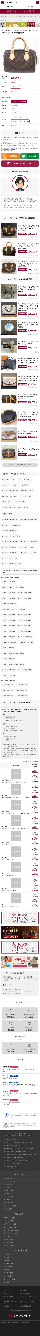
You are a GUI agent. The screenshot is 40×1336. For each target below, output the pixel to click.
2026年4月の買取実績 (8, 592)
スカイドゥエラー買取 (11, 1233)
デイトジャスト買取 (10, 1239)
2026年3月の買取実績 (25, 592)
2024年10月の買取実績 (26, 642)
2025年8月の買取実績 (25, 614)
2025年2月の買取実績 (25, 631)
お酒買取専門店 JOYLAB (11, 1167)
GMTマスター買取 (9, 1218)
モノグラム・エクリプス (9, 496)
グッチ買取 (7, 1187)
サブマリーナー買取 (10, 1224)
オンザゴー (5, 479)
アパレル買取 (8, 1267)
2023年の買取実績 (7, 684)
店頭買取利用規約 (26, 1306)
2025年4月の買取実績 (25, 625)
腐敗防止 (6, 1306)
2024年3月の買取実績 (8, 670)
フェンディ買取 (8, 1196)
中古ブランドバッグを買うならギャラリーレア (18, 1142)
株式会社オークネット (11, 1139)
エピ (19, 507)
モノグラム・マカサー (26, 496)
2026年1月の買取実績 (25, 598)
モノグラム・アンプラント (10, 490)
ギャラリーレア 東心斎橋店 (29, 541)
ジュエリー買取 (8, 1263)
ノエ (13, 479)
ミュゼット (15, 485)
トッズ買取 (7, 1199)
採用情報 (6, 1293)
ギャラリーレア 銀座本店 (9, 519)
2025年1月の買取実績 (8, 637)
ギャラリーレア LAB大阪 (28, 552)
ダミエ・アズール (20, 501)
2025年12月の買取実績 (9, 603)
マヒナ (4, 501)
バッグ (13, 82)
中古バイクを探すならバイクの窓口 (15, 1151)
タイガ (26, 507)
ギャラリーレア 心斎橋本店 (10, 541)
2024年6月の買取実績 (8, 659)
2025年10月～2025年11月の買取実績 (13, 609)
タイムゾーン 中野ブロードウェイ (12, 563)
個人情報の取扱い (26, 1293)
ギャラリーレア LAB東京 (9, 558)
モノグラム (14, 91)
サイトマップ (7, 1290)
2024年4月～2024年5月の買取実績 (13, 664)
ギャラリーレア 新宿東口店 (10, 530)
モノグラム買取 (29, 16)
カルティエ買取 (8, 1190)
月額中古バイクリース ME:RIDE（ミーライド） (18, 1148)
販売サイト (30, 7)
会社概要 (23, 1290)
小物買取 (6, 1270)
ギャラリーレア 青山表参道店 (29, 519)
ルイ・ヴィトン (15, 87)
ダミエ (10, 501)
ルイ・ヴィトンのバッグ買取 (28, 20)
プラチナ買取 (8, 1276)
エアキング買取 (8, 1221)
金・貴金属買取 (8, 1273)
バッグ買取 (18, 20)
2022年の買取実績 (21, 684)
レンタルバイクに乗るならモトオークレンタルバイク (20, 1154)
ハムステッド (6, 485)
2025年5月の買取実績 (8, 625)
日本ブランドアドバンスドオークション (16, 1160)
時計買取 (6, 1260)
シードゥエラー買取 (10, 1227)
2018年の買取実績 (21, 695)
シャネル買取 (8, 1184)
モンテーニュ (28, 479)
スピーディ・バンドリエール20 (20, 121)
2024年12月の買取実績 (25, 637)
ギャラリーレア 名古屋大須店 (11, 536)
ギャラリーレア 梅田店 (9, 547)
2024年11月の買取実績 (9, 642)
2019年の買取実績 (7, 695)
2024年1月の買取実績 (8, 675)
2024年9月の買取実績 (8, 648)
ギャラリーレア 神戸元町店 (18, 101)
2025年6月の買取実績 (25, 620)
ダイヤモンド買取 (9, 1279)
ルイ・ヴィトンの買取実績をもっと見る (19, 465)
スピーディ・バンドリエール (19, 117)
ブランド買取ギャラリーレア (8, 16)
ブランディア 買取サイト (11, 1163)
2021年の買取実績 (7, 690)
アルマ (19, 479)
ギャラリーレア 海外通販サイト (13, 1157)
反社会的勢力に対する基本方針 (11, 1302)
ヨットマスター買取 (10, 1245)
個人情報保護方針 (9, 1296)
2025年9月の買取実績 (8, 614)
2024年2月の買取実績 (25, 670)
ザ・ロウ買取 (8, 1209)
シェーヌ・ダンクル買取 (11, 1230)
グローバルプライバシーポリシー (28, 1297)
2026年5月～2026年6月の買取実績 (13, 587)
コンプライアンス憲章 (27, 1301)
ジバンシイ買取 (8, 1203)
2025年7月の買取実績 (8, 620)
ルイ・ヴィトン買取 (20, 16)
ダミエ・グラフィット (8, 507)
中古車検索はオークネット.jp (13, 1145)
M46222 (13, 125)
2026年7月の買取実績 (8, 581)
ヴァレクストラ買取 (10, 1206)
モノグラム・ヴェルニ (27, 490)
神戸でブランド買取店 (8, 148)
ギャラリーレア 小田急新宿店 (11, 525)
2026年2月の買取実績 (8, 598)
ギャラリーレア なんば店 (26, 547)
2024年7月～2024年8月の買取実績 (13, 653)
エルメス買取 (8, 1178)
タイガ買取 (7, 1236)
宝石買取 (6, 1282)
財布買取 (6, 1257)
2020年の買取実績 (21, 690)
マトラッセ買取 (8, 1242)
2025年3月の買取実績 (8, 631)
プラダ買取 (7, 1193)
